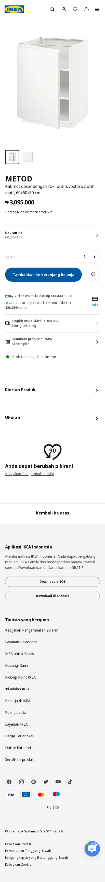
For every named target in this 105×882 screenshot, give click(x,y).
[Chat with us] (92, 848)
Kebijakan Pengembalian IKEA (29, 473)
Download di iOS (52, 581)
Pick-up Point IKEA (20, 677)
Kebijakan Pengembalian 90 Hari (31, 630)
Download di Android (52, 596)
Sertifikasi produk (19, 759)
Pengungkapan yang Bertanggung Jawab (36, 857)
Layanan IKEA (16, 724)
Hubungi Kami (16, 665)
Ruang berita (15, 712)
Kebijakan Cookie (18, 864)
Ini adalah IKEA (17, 688)
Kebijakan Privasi (18, 844)
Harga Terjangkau (19, 736)
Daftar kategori (18, 747)
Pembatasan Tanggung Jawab (28, 851)
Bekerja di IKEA (17, 700)
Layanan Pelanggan (21, 641)
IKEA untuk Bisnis (19, 653)
